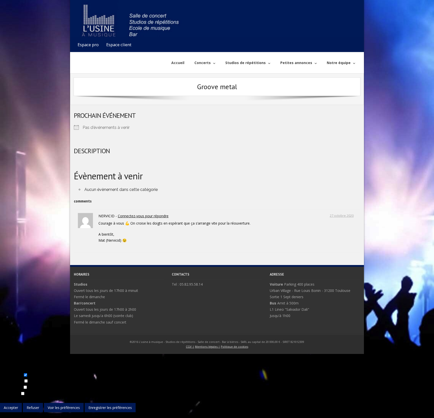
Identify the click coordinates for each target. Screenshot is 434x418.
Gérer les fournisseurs (76, 399)
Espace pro (88, 44)
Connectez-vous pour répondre (143, 216)
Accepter (11, 407)
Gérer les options (14, 399)
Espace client (118, 44)
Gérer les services (43, 399)
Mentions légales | (207, 346)
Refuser (33, 407)
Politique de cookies (234, 346)
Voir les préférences (64, 407)
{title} (4, 415)
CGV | (190, 346)
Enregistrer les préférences (110, 407)
